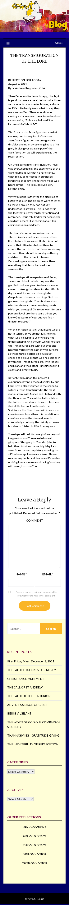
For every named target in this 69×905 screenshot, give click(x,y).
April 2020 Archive (35, 853)
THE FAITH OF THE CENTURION (28, 696)
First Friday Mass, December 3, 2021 (30, 661)
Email (47, 574)
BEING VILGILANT (19, 713)
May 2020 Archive (34, 844)
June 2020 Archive (34, 835)
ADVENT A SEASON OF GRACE (27, 704)
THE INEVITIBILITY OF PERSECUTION (32, 744)
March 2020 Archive (34, 862)
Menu (58, 43)
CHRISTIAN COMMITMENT (25, 678)
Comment (34, 520)
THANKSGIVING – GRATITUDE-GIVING (33, 735)
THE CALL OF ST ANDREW (25, 687)
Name (21, 574)
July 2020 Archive (34, 826)
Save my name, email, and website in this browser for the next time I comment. (36, 594)
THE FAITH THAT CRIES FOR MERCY (31, 670)
